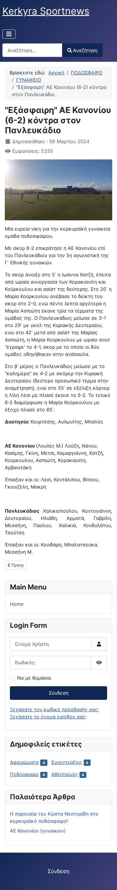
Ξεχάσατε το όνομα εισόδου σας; (48, 717)
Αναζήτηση (85, 50)
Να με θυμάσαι (34, 678)
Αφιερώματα (24, 762)
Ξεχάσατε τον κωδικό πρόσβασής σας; (54, 709)
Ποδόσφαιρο (24, 774)
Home (16, 604)
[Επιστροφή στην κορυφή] (106, 879)
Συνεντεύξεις (66, 762)
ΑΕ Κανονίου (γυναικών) (38, 831)
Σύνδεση (58, 693)
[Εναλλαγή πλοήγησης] (9, 34)
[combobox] (32, 50)
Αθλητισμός (64, 774)
